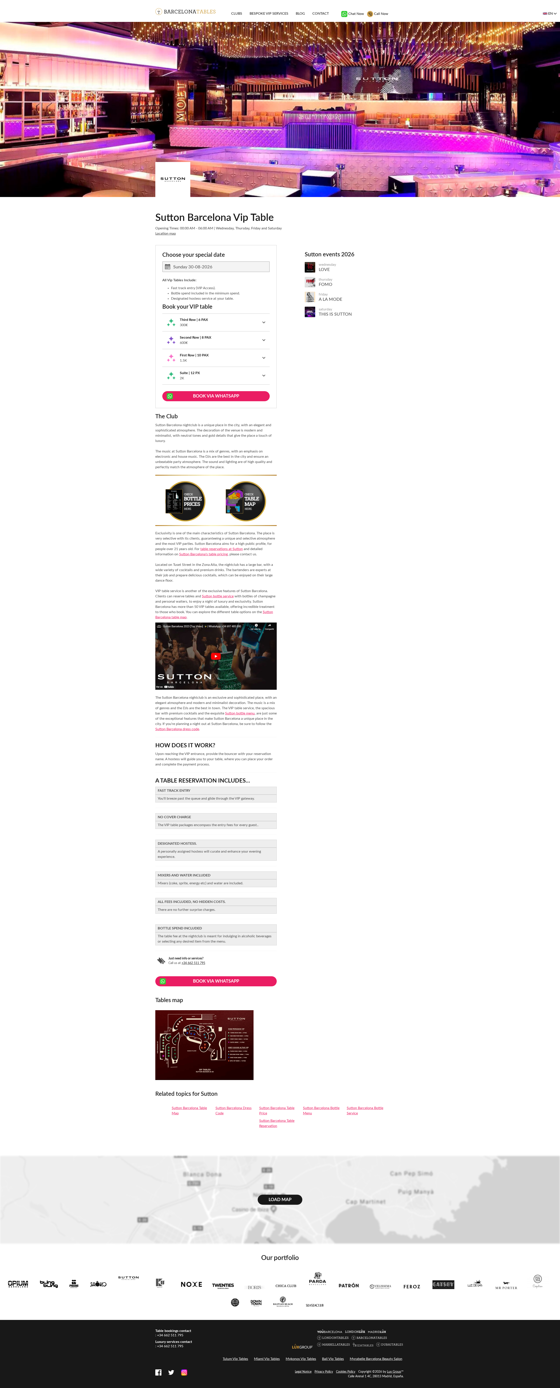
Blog (300, 13)
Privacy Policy (324, 1371)
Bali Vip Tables (333, 1359)
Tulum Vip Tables (235, 1359)
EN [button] (550, 13)
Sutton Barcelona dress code (177, 729)
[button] (216, 322)
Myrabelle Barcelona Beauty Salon (376, 1359)
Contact (320, 13)
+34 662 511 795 (193, 963)
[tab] (216, 322)
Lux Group (394, 1371)
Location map (165, 233)
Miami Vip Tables (267, 1359)
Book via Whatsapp (216, 396)
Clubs (236, 13)
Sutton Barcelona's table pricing (203, 554)
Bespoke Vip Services (269, 13)
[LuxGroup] (302, 1346)
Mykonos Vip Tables (301, 1359)
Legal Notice (303, 1371)
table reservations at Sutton (221, 549)
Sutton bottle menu (240, 713)
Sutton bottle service (218, 596)
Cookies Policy (345, 1371)
